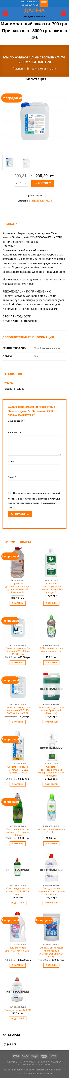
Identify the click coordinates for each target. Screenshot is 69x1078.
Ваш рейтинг (16, 420)
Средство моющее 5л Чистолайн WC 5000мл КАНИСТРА (17, 651)
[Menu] (5, 13)
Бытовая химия (36, 68)
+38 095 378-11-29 (29, 2)
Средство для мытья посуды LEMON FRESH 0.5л (17, 891)
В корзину (43, 183)
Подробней (51, 722)
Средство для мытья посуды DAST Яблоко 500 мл (17, 832)
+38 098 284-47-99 (29, 5)
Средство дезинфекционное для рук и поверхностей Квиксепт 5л (17, 588)
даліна (34, 10)
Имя (11, 461)
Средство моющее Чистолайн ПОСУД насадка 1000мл (17, 770)
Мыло (53, 68)
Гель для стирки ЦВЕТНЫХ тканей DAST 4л (18, 950)
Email (12, 477)
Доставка (30, 1062)
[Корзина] (63, 13)
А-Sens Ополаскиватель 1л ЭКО (51, 830)
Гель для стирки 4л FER (18, 1010)
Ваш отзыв (15, 432)
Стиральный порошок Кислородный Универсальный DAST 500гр (51, 952)
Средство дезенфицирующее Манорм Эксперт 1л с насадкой (51, 588)
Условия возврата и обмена (35, 1064)
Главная (17, 68)
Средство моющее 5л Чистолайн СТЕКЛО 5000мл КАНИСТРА (18, 710)
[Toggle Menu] (44, 3)
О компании (14, 1062)
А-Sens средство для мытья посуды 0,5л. (51, 649)
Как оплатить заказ (49, 1062)
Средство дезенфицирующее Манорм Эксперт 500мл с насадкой (51, 771)
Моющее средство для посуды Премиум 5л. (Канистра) (51, 710)
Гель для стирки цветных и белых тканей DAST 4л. (51, 891)
